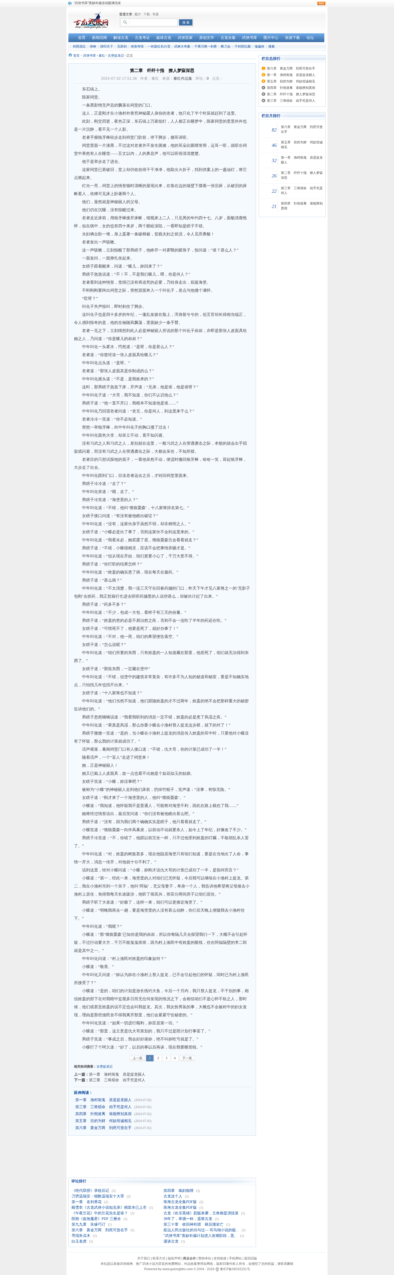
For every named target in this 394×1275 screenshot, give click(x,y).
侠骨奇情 (137, 46)
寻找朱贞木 (81, 1236)
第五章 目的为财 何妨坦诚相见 (103, 1121)
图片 (138, 14)
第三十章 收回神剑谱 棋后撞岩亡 (193, 1224)
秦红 (102, 55)
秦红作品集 (182, 78)
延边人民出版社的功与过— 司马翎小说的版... (201, 1230)
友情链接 (220, 1258)
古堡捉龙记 (116, 55)
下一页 (187, 1058)
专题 (155, 14)
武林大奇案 (182, 46)
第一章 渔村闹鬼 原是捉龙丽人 (117, 1074)
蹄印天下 (106, 46)
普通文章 (125, 14)
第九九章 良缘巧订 (88, 1224)
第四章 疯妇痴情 (178, 1191)
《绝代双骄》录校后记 (90, 1191)
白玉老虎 (79, 1241)
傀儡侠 (259, 46)
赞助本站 (204, 1258)
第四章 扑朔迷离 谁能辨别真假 (103, 1114)
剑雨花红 (79, 46)
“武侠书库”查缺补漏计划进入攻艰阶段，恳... (200, 1236)
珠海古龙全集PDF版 (180, 1202)
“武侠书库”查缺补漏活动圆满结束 (97, 3)
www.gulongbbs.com (177, 1269)
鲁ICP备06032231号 (235, 1269)
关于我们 (143, 1258)
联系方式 (159, 1258)
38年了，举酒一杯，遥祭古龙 (187, 1219)
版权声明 (174, 1258)
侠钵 (93, 46)
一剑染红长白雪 (159, 46)
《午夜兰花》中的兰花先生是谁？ (100, 1213)
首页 (76, 55)
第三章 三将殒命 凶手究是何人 (117, 1080)
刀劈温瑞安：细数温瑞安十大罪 (98, 1196)
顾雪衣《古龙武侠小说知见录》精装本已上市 (109, 1207)
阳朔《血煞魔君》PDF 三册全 (96, 1219)
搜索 (271, 46)
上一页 (137, 1058)
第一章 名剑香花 (87, 1202)
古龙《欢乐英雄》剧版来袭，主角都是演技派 (201, 1213)
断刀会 (226, 46)
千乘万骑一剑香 (205, 46)
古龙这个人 (172, 1196)
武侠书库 (89, 55)
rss (321, 3)
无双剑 (122, 46)
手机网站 (235, 1258)
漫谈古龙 (171, 1241)
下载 (146, 14)
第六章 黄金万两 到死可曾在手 (103, 1128)
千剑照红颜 (243, 46)
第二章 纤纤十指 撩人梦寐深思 (291, 94)
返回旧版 (250, 1258)
